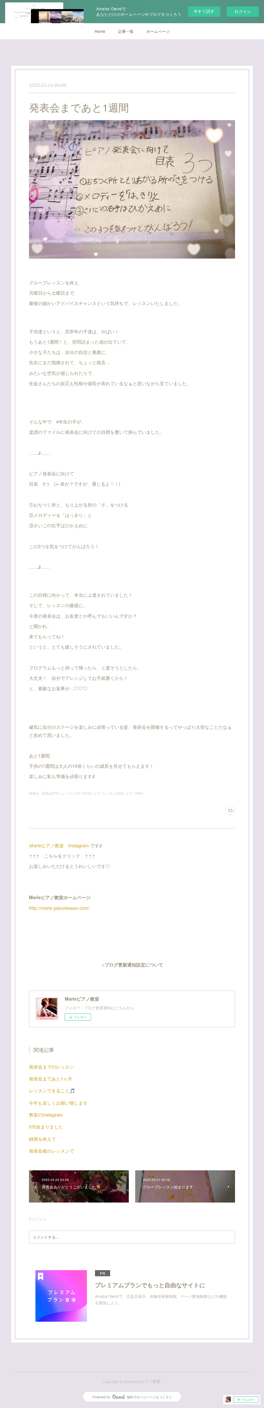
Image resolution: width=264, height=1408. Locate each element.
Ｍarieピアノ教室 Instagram (59, 845)
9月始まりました (46, 1126)
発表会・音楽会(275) (44, 793)
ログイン (242, 11)
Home (100, 31)
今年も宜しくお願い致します (58, 1102)
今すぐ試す (203, 11)
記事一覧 (126, 31)
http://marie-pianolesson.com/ (59, 908)
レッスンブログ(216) (76, 793)
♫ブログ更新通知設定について (132, 965)
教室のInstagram (46, 1114)
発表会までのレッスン (51, 1066)
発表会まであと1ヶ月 (50, 1078)
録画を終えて (42, 1139)
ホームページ (158, 31)
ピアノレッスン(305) (108, 793)
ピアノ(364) (134, 793)
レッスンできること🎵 (52, 1090)
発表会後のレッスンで (51, 1150)
